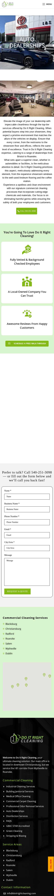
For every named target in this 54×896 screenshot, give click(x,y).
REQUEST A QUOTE (17, 591)
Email (7, 529)
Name (7, 491)
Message (8, 555)
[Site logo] (8, 4)
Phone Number (11, 516)
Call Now (51, 864)
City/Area (9, 542)
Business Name (12, 503)
